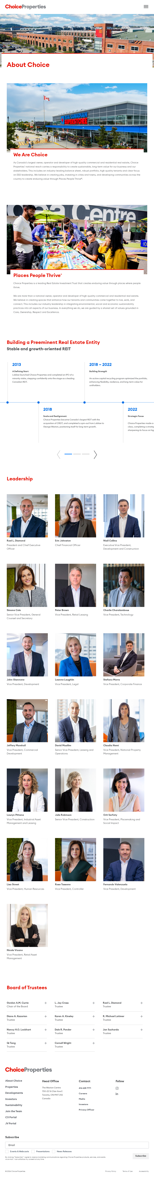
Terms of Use (127, 1171)
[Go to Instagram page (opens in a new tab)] (117, 1088)
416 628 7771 (85, 1088)
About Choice (13, 1080)
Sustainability (13, 1105)
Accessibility (144, 1171)
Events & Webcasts (19, 1151)
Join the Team (13, 1111)
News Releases (64, 1151)
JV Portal (21, 1123)
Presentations (43, 1151)
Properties (11, 1087)
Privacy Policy (110, 1171)
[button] (95, 454)
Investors (11, 1099)
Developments (14, 1093)
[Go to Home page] (25, 7)
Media (82, 1098)
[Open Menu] (144, 6)
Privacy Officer (86, 1109)
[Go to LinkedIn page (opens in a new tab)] (117, 1093)
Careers (83, 1093)
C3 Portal (11, 1117)
